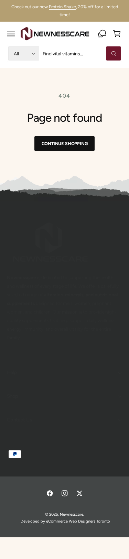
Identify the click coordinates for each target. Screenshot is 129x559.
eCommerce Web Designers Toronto (78, 521)
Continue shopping (65, 143)
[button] (10, 33)
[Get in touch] (102, 33)
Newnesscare (71, 514)
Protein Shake (62, 6)
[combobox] (81, 53)
